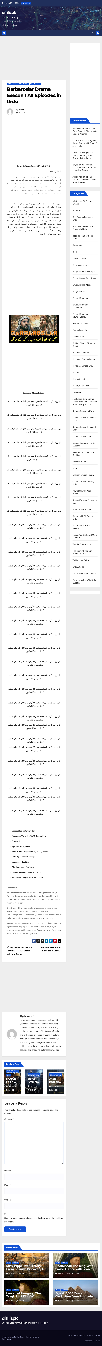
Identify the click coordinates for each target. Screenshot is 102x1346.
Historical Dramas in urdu (84, 359)
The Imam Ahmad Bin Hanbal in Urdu (82, 552)
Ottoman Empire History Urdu (83, 483)
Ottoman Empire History (83, 475)
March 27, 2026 (64, 1273)
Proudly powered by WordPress (13, 1337)
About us (90, 1335)
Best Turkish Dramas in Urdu (18, 83)
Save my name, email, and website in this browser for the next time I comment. (33, 1220)
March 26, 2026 (14, 1301)
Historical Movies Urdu (83, 366)
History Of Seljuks (81, 386)
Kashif (22, 109)
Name (7, 1171)
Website (8, 1200)
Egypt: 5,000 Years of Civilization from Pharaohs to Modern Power (84, 167)
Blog (8, 1075)
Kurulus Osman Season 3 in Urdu (84, 419)
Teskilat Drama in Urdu (83, 544)
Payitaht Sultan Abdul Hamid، (82, 492)
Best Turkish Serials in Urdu (83, 237)
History (76, 372)
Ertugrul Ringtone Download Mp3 (80, 315)
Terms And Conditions (92, 1341)
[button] (93, 33)
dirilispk (9, 12)
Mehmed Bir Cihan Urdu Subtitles (83, 453)
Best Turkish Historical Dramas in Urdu (83, 227)
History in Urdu (79, 379)
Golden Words (79, 337)
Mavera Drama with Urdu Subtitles (84, 444)
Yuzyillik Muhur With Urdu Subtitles (84, 581)
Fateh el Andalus (80, 330)
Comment (9, 1119)
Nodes (75, 468)
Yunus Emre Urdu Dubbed (84, 573)
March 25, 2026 (64, 1301)
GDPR (98, 1335)
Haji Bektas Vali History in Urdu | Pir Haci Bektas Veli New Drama (19, 950)
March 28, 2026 (14, 1273)
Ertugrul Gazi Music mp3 (84, 272)
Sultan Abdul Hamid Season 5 (82, 527)
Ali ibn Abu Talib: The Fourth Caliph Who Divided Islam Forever (85, 179)
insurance (77, 392)
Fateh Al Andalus (80, 323)
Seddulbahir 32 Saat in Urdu (83, 517)
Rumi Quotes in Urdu (82, 510)
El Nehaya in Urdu (81, 265)
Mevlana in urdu (80, 462)
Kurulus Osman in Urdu (83, 411)
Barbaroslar (78, 211)
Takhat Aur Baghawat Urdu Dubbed (85, 536)
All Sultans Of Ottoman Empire (83, 202)
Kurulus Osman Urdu (82, 436)
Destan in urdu (79, 258)
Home (70, 1335)
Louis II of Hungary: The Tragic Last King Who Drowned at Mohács (83, 155)
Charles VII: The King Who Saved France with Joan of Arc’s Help (85, 143)
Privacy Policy (79, 1335)
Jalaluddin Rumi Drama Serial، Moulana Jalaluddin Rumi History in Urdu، (85, 402)
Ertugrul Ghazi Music (82, 285)
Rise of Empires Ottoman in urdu (85, 501)
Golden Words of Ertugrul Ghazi (84, 344)
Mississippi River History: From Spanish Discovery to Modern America (85, 131)
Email (7, 1185)
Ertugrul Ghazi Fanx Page (84, 278)
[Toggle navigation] (49, 33)
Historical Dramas (81, 353)
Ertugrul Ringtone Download (80, 306)
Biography (77, 245)
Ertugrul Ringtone (80, 298)
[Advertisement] (34, 61)
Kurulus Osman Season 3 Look (84, 428)
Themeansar (6, 1339)
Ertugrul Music (79, 291)
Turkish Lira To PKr (81, 560)
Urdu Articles (35, 83)
